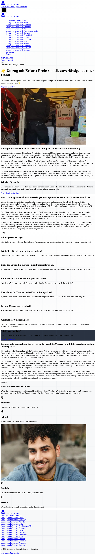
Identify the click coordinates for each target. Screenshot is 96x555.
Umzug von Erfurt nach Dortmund (18, 39)
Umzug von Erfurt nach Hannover (18, 46)
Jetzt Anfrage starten (8, 339)
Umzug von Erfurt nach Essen (17, 41)
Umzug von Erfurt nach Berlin (17, 23)
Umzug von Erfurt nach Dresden (18, 50)
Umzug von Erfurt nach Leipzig (17, 37)
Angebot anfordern (20, 7)
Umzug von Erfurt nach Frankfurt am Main (22, 31)
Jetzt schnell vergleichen (10, 193)
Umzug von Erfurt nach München (18, 27)
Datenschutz (10, 54)
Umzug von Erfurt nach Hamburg (18, 25)
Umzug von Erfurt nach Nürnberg (18, 48)
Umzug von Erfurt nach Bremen (18, 44)
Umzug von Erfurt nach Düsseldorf (19, 35)
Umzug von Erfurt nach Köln (16, 29)
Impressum (10, 52)
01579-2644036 (7, 7)
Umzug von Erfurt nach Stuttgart (18, 33)
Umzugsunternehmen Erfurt (16, 20)
